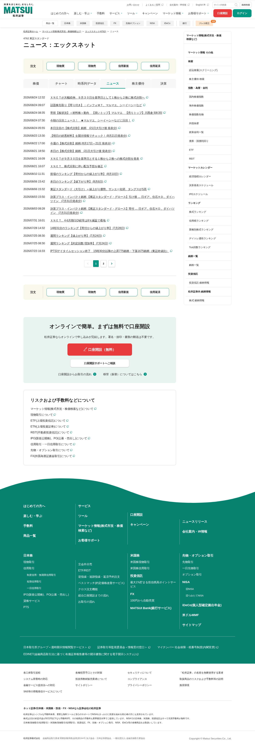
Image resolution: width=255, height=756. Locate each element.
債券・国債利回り (199, 141)
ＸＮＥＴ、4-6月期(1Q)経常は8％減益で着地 (78, 220)
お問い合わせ (133, 5)
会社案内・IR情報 (178, 5)
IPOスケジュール (198, 194)
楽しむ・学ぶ (82, 13)
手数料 (101, 13)
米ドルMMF (190, 615)
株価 (36, 83)
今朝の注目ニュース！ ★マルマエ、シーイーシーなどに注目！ (90, 120)
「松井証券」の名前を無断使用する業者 (201, 672)
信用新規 (123, 65)
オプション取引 (192, 574)
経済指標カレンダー (200, 176)
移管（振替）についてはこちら (122, 374)
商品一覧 (50, 23)
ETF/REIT (84, 570)
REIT (192, 158)
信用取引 (29, 568)
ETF (191, 149)
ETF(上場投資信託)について (48, 420)
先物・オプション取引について (50, 450)
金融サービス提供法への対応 (39, 685)
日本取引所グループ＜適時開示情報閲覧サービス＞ (55, 647)
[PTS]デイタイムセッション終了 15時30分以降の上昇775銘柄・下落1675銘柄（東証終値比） (109, 251)
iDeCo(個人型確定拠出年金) (202, 605)
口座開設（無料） (102, 349)
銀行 (185, 23)
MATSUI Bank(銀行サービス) (150, 608)
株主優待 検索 (196, 79)
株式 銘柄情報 (196, 300)
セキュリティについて (140, 672)
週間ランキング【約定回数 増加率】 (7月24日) (79, 243)
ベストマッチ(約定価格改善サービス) (101, 582)
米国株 (83, 23)
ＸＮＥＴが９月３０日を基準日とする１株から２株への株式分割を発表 (94, 158)
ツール (131, 13)
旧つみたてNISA (194, 595)
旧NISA (190, 589)
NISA (152, 23)
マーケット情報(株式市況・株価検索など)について (62, 408)
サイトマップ (191, 625)
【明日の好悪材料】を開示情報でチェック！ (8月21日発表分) (88, 135)
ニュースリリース (194, 521)
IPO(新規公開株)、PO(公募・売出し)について (59, 438)
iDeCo (167, 23)
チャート (61, 83)
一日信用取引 (34, 588)
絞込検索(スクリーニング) (203, 70)
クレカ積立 (204, 23)
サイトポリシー (83, 685)
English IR (201, 5)
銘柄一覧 (194, 265)
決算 (163, 83)
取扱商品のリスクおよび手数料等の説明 (201, 679)
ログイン (242, 13)
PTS (26, 607)
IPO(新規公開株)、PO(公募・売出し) (46, 594)
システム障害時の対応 (35, 679)
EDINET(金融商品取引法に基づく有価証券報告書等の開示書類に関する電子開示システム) (79, 654)
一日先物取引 (190, 568)
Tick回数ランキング (199, 247)
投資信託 (100, 23)
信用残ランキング (199, 220)
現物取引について (42, 414)
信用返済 (155, 65)
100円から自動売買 (142, 600)
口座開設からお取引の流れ (75, 374)
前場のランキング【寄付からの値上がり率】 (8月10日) (84, 173)
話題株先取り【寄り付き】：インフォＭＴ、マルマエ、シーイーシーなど (96, 105)
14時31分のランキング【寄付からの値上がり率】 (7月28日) (87, 228)
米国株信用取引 (140, 568)
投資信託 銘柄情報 (199, 282)
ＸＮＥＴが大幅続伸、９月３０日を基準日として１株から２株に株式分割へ (97, 97)
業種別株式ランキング (201, 229)
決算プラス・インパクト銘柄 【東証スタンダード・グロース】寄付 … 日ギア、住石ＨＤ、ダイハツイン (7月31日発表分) (112, 210)
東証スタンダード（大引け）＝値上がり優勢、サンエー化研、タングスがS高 (98, 189)
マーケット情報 (172, 13)
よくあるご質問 (153, 5)
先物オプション (133, 23)
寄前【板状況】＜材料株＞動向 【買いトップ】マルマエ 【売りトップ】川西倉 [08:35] (106, 112)
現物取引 (29, 561)
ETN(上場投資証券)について (48, 426)
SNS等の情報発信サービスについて (42, 691)
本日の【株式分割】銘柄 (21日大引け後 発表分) (80, 150)
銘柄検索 (246, 5)
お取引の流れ (86, 601)
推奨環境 (184, 685)
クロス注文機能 (88, 589)
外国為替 (194, 123)
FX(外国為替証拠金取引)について (51, 456)
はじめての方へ (60, 13)
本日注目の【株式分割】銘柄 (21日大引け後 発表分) (83, 128)
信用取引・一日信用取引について (51, 444)
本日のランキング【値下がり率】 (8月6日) (76, 181)
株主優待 (138, 83)
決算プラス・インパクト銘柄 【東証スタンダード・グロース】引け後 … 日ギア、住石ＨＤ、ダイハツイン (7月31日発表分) (112, 198)
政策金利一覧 (196, 132)
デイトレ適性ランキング (202, 238)
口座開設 (222, 13)
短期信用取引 (34, 581)
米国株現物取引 (140, 561)
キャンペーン (150, 13)
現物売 (92, 65)
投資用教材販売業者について (91, 679)
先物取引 (187, 561)
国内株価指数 (196, 96)
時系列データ (87, 83)
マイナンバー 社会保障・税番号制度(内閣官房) (186, 647)
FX (115, 23)
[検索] (236, 5)
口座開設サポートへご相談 (99, 363)
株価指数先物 (196, 114)
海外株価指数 (196, 105)
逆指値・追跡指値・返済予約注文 (99, 576)
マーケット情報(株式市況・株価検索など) (203, 37)
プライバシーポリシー (140, 685)
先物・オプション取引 (198, 555)
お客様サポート (197, 13)
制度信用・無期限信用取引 (41, 575)
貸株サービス (31, 600)
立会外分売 (85, 564)
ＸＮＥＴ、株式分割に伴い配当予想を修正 (76, 166)
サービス (114, 13)
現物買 (60, 65)
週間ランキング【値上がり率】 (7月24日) (76, 235)
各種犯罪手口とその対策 (88, 672)
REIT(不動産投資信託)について (50, 432)
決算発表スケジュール (201, 185)
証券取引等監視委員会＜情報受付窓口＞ (122, 647)
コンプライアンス (137, 679)
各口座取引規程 (31, 672)
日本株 (67, 23)
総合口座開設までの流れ (93, 595)
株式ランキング (197, 211)
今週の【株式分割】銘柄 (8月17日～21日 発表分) (80, 143)
